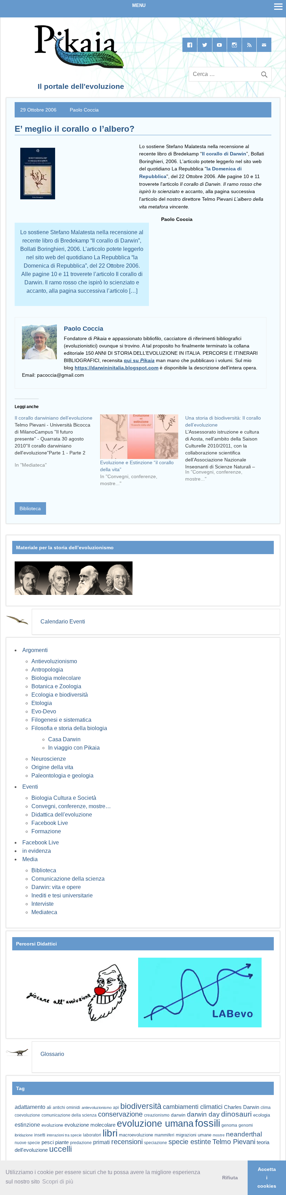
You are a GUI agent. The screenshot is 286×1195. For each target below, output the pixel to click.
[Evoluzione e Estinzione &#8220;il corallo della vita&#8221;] (139, 436)
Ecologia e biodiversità (59, 695)
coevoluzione (27, 1115)
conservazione (120, 1114)
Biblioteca (30, 508)
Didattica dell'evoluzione (61, 815)
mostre (219, 1135)
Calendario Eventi (62, 622)
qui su (139, 360)
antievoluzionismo (97, 1107)
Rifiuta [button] (230, 1177)
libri (110, 1133)
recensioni (127, 1142)
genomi (246, 1125)
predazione (81, 1142)
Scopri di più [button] (57, 1182)
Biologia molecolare (56, 678)
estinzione (27, 1124)
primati (101, 1142)
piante (62, 1142)
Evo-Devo (43, 711)
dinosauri (236, 1114)
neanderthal (244, 1134)
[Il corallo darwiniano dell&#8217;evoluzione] (57, 444)
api (116, 1107)
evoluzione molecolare (90, 1125)
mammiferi (164, 1135)
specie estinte (189, 1142)
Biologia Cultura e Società (63, 798)
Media (30, 859)
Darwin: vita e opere (56, 887)
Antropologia (47, 670)
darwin (178, 1115)
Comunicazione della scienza (68, 879)
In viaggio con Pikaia (74, 748)
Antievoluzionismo (54, 661)
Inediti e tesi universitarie (62, 895)
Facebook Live (49, 823)
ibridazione (24, 1135)
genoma (229, 1125)
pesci (48, 1142)
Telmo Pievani (233, 1142)
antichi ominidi (66, 1107)
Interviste (42, 904)
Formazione (46, 831)
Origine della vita (52, 767)
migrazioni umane (193, 1134)
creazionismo (157, 1115)
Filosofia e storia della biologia (69, 728)
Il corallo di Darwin (224, 153)
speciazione (155, 1142)
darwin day (203, 1114)
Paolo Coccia (84, 110)
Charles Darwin (241, 1107)
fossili (207, 1123)
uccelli (60, 1149)
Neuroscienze (48, 759)
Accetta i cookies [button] (266, 1177)
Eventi (30, 787)
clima (266, 1107)
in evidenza (36, 851)
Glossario (52, 1054)
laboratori (92, 1135)
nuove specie (27, 1142)
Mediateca (44, 912)
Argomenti (35, 650)
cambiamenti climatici (193, 1106)
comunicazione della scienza (69, 1115)
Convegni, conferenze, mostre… (71, 806)
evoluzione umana (155, 1123)
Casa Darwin (64, 739)
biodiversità (140, 1106)
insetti (39, 1135)
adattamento (30, 1107)
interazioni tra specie (64, 1135)
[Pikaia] (78, 66)
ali (49, 1107)
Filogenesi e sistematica (61, 720)
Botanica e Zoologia (56, 686)
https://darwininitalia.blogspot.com (116, 367)
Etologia (41, 703)
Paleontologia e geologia (62, 776)
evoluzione (52, 1125)
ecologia (261, 1115)
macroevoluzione (136, 1134)
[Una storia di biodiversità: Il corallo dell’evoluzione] (228, 451)
